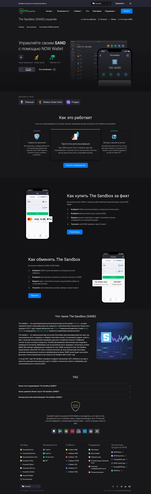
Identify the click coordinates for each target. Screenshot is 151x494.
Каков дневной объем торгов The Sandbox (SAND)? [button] (39, 392)
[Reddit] (125, 486)
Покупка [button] (103, 19)
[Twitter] (117, 486)
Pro (87, 11)
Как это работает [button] (89, 19)
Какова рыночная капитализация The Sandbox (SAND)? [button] (40, 397)
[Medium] (129, 486)
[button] (27, 11)
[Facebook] (113, 486)
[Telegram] (121, 486)
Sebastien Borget (42, 331)
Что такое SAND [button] (126, 19)
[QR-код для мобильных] (97, 431)
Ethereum (76, 323)
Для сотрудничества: (117, 490)
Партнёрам (97, 11)
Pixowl (56, 328)
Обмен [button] (113, 19)
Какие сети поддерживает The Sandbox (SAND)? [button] (38, 386)
